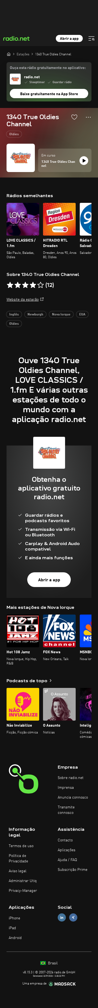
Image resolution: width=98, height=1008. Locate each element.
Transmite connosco (66, 810)
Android (15, 938)
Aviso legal (17, 871)
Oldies (14, 134)
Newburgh (35, 314)
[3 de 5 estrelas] (25, 285)
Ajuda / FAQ (67, 860)
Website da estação (23, 300)
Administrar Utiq (23, 881)
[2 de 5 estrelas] (18, 285)
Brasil (52, 963)
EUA (82, 314)
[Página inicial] (9, 54)
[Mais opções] (88, 117)
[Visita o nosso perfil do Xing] (73, 917)
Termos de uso (21, 846)
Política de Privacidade (18, 858)
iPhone (14, 918)
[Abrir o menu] (91, 38)
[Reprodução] (83, 160)
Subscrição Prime (72, 870)
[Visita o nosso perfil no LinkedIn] (62, 917)
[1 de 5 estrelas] (10, 285)
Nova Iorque (61, 314)
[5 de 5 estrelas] (40, 285)
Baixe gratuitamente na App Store (49, 94)
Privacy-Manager (23, 891)
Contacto (65, 840)
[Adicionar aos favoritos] (74, 117)
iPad (12, 928)
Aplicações (66, 850)
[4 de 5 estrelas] (33, 285)
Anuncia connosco (73, 797)
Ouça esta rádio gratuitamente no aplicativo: (48, 68)
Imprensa (66, 788)
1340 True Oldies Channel (58, 164)
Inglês (14, 314)
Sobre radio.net (71, 778)
